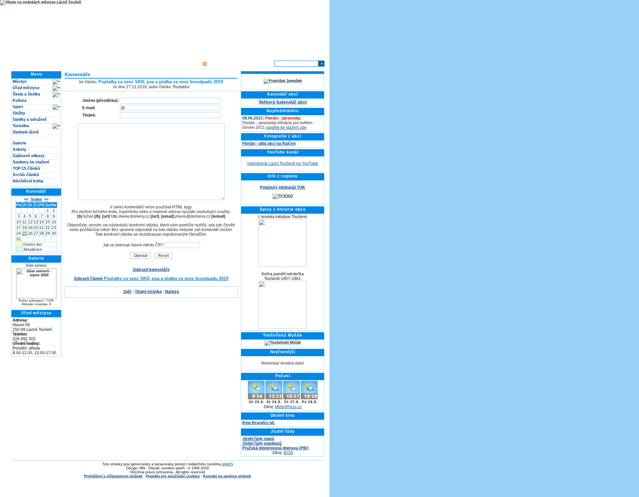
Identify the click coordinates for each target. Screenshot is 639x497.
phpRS (227, 464)
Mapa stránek (185, 63)
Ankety (19, 149)
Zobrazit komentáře (151, 269)
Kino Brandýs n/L (258, 422)
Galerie (19, 143)
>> (46, 199)
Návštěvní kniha (28, 181)
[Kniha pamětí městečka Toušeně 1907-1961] (283, 327)
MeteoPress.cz (288, 406)
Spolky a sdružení (29, 119)
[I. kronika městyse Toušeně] (283, 265)
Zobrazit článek (151, 278)
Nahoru (172, 291)
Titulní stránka (95, 63)
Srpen (36, 199)
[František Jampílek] (283, 80)
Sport (18, 107)
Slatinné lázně (26, 132)
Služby (19, 113)
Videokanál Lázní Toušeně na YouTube (282, 163)
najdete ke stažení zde (286, 127)
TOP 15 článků (26, 168)
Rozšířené (261, 63)
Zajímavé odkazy (29, 155)
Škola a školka (26, 94)
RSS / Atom (218, 63)
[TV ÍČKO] (283, 195)
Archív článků (26, 174)
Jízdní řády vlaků (258, 438)
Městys (20, 81)
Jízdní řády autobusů (262, 443)
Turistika (21, 126)
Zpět (127, 291)
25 (24, 233)
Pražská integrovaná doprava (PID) (275, 448)
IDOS (288, 452)
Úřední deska (126, 63)
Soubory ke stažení (31, 162)
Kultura (20, 100)
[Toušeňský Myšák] (283, 342)
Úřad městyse (26, 88)
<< (26, 199)
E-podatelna (155, 63)
